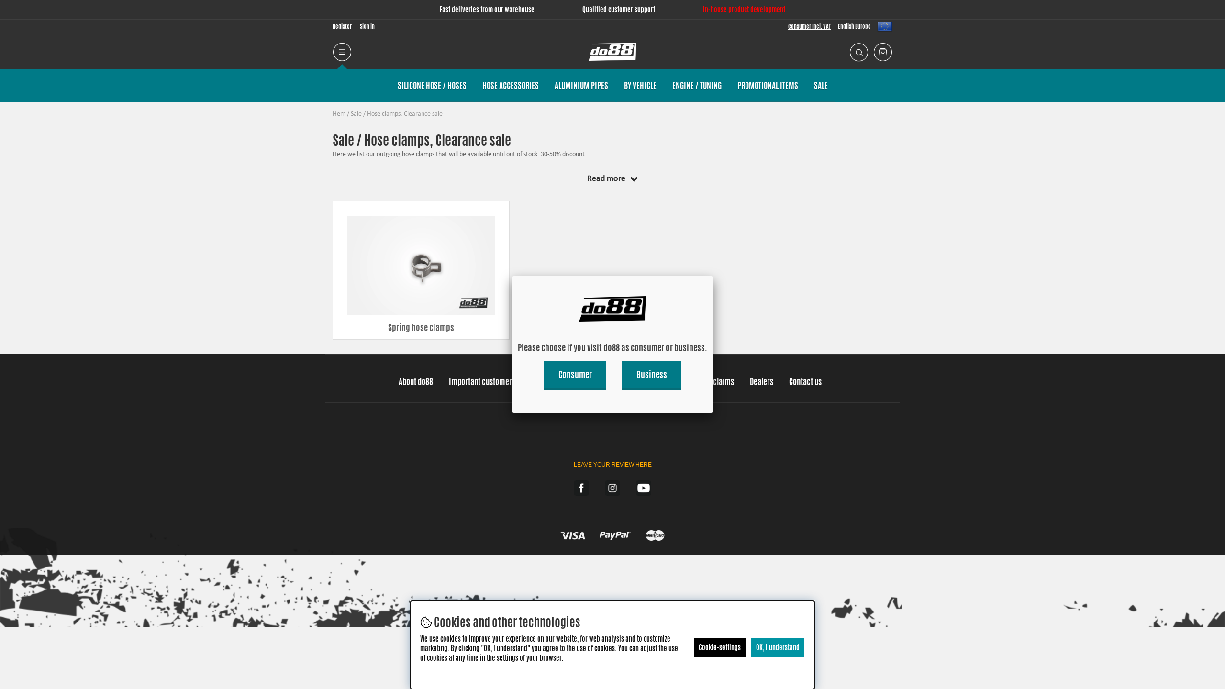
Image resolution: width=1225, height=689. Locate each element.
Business (651, 374)
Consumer (575, 374)
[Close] (713, 276)
